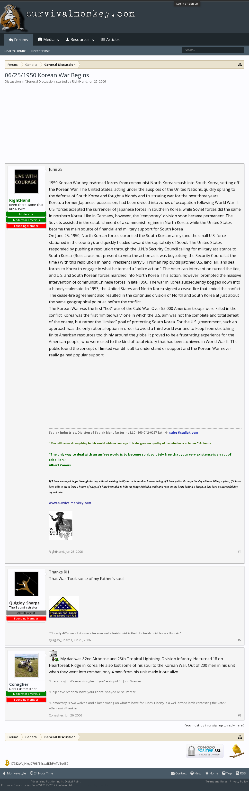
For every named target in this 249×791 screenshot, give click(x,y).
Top (229, 773)
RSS (242, 773)
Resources (80, 39)
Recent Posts (41, 50)
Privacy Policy (239, 781)
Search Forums (15, 50)
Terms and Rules (216, 781)
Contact (181, 773)
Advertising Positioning (45, 781)
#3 (239, 715)
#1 (239, 552)
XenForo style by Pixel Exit (93, 785)
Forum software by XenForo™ (36, 785)
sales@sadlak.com (183, 432)
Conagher (18, 684)
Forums (21, 39)
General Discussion (40, 81)
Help (197, 773)
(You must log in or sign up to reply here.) (214, 725)
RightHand (79, 81)
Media (48, 39)
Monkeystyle (16, 773)
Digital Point (72, 781)
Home (213, 773)
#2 (239, 640)
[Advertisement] (124, 120)
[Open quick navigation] (240, 64)
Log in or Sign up (187, 3)
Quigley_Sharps (60, 640)
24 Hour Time (43, 773)
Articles (113, 39)
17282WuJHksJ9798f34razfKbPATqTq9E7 (39, 763)
